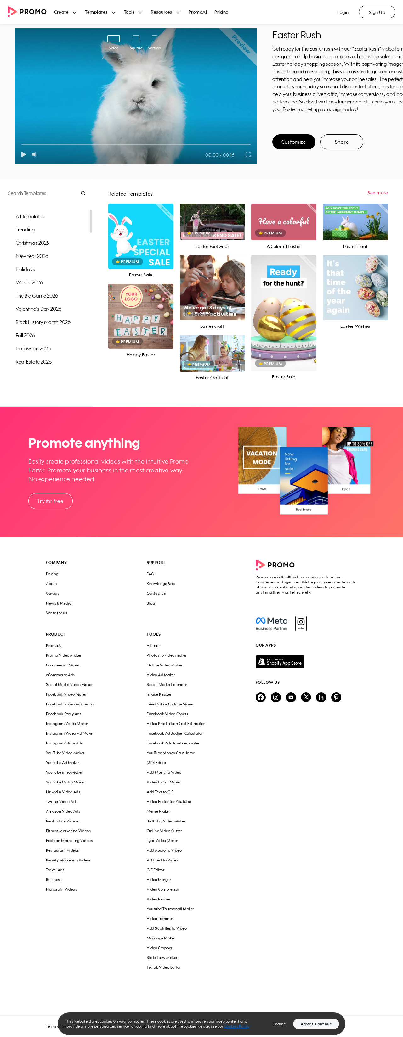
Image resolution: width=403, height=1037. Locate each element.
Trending (25, 229)
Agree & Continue (316, 1024)
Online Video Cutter (164, 830)
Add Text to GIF (160, 791)
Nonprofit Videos (61, 889)
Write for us (56, 612)
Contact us (156, 593)
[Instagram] (301, 623)
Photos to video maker (167, 655)
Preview (141, 229)
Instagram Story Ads (64, 743)
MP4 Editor (156, 762)
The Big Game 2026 (37, 296)
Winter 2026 (29, 282)
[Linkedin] (321, 697)
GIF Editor (155, 869)
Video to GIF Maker (164, 782)
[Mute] (36, 154)
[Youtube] (291, 697)
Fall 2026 (25, 335)
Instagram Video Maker (67, 723)
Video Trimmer (160, 918)
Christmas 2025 (32, 243)
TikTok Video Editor (164, 967)
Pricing (221, 11)
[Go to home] (31, 12)
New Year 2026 (32, 256)
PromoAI (198, 11)
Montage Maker (161, 938)
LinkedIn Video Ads (63, 791)
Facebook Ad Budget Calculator (175, 733)
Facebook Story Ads (63, 713)
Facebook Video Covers (167, 713)
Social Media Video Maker (69, 684)
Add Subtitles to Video (167, 928)
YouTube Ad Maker (62, 762)
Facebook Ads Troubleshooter (173, 743)
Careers (53, 593)
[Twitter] (306, 697)
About (51, 583)
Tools (129, 11)
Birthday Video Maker (166, 821)
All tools (154, 645)
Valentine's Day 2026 (38, 309)
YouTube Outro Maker (65, 782)
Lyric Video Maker (162, 840)
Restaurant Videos (62, 850)
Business (53, 879)
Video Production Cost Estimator (176, 723)
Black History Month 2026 (43, 322)
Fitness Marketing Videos (68, 830)
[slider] (22, 144)
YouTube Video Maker (65, 752)
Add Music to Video (164, 772)
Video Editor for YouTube (169, 801)
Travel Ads (55, 869)
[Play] (23, 154)
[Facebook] (271, 623)
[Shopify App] (306, 661)
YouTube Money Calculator (171, 752)
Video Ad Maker (161, 674)
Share (342, 142)
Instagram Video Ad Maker (70, 733)
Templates (96, 11)
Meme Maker (158, 811)
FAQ (151, 573)
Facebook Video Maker (66, 694)
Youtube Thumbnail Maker (170, 908)
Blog (151, 603)
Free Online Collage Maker (170, 704)
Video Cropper (160, 947)
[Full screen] (248, 154)
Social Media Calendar (167, 684)
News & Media (58, 603)
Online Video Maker (164, 665)
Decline (279, 1024)
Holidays (25, 269)
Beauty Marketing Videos (68, 860)
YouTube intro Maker (64, 772)
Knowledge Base (161, 583)
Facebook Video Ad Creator (70, 704)
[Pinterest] (336, 697)
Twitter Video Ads (61, 801)
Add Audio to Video (164, 850)
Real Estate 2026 (34, 362)
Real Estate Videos (62, 821)
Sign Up (377, 12)
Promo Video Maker (64, 655)
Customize (293, 142)
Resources (161, 11)
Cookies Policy (237, 1026)
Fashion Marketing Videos (69, 840)
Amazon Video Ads (63, 811)
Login (343, 12)
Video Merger (159, 879)
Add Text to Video (162, 860)
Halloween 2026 (33, 348)
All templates (30, 216)
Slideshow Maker (162, 957)
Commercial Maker (63, 665)
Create (61, 11)
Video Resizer (159, 899)
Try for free (50, 501)
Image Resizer (159, 694)
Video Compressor (163, 889)
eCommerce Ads (60, 674)
